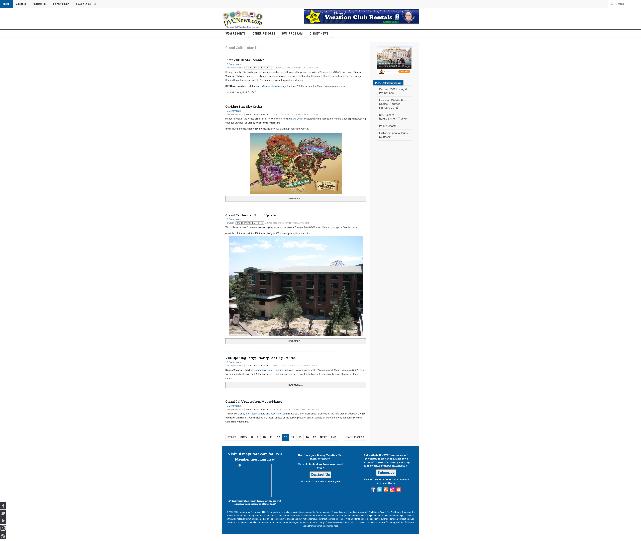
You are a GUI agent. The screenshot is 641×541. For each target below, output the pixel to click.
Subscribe (386, 472)
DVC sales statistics (270, 86)
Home (6, 4)
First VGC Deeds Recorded (245, 60)
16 (307, 437)
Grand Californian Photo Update (250, 215)
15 (299, 437)
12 (278, 437)
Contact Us (39, 4)
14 (292, 437)
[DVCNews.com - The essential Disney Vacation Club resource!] (243, 18)
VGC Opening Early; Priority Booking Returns (260, 358)
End (333, 437)
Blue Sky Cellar (295, 118)
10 (264, 437)
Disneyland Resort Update (252, 413)
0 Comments (234, 64)
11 (271, 437)
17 (314, 437)
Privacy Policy (61, 4)
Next (323, 437)
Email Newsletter (86, 4)
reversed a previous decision (268, 370)
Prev (243, 437)
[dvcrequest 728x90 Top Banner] (361, 16)
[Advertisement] (394, 198)
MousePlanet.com (278, 413)
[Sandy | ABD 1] (394, 60)
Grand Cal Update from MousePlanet (253, 401)
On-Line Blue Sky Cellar (243, 106)
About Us (21, 4)
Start (232, 437)
